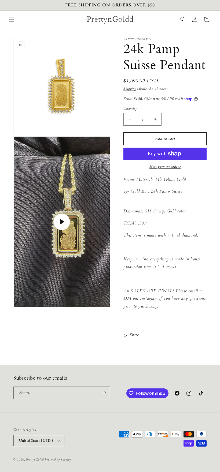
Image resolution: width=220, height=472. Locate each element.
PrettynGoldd (35, 460)
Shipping (129, 89)
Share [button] (134, 334)
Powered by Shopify (58, 460)
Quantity (130, 108)
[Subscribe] (104, 393)
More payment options (165, 166)
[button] (11, 19)
